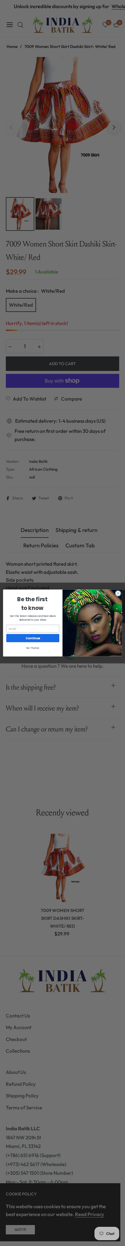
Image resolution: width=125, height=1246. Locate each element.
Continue (33, 638)
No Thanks (32, 648)
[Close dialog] (118, 593)
